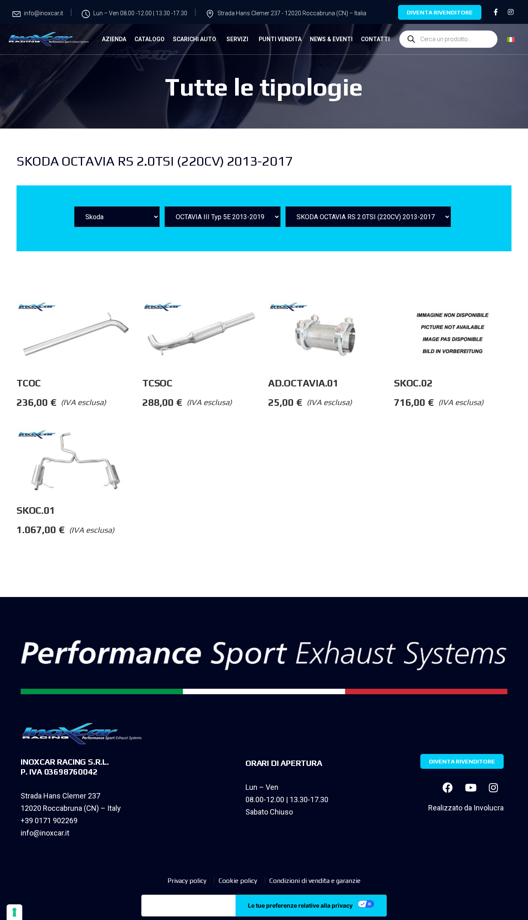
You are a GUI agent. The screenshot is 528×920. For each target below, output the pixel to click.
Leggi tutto (142, 317)
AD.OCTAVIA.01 (303, 383)
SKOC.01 (35, 510)
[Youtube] (470, 787)
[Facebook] (448, 787)
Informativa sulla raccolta (188, 905)
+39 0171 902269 (49, 820)
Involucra (489, 807)
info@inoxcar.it (45, 833)
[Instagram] (493, 787)
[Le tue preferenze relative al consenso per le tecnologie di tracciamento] (14, 912)
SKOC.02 (413, 383)
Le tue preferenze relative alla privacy (300, 905)
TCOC (28, 383)
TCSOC (157, 383)
